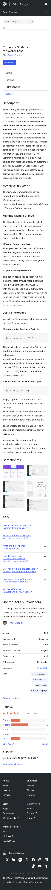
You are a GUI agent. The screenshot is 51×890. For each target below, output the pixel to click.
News (5, 785)
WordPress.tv (11, 818)
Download (9, 62)
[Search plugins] (31, 21)
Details (9, 72)
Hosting (6, 790)
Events (30, 808)
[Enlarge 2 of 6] (20, 484)
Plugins (30, 790)
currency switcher (40, 680)
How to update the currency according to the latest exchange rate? (15, 558)
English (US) (42, 668)
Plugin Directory (10, 12)
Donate (32, 813)
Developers (8, 813)
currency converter (39, 674)
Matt (6, 831)
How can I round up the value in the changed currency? (17, 580)
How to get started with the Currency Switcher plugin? (17, 526)
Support (9, 94)
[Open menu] (46, 4)
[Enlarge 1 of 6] (20, 468)
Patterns (31, 795)
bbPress (8, 836)
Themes (31, 785)
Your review (8, 744)
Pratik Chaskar (15, 55)
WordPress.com (12, 826)
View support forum (12, 764)
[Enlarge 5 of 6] (44, 482)
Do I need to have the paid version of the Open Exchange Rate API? (20, 570)
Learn (5, 803)
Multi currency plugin (38, 690)
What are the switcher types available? (14, 547)
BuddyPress (10, 841)
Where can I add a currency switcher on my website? (17, 536)
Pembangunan (13, 86)
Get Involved (33, 803)
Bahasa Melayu (16, 853)
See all (45, 744)
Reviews (10, 80)
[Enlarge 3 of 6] (20, 498)
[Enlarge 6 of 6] (44, 502)
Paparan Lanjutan (11, 698)
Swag (31, 818)
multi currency (41, 685)
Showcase (32, 780)
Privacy (6, 795)
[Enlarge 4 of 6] (44, 468)
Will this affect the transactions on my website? (17, 590)
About (6, 780)
